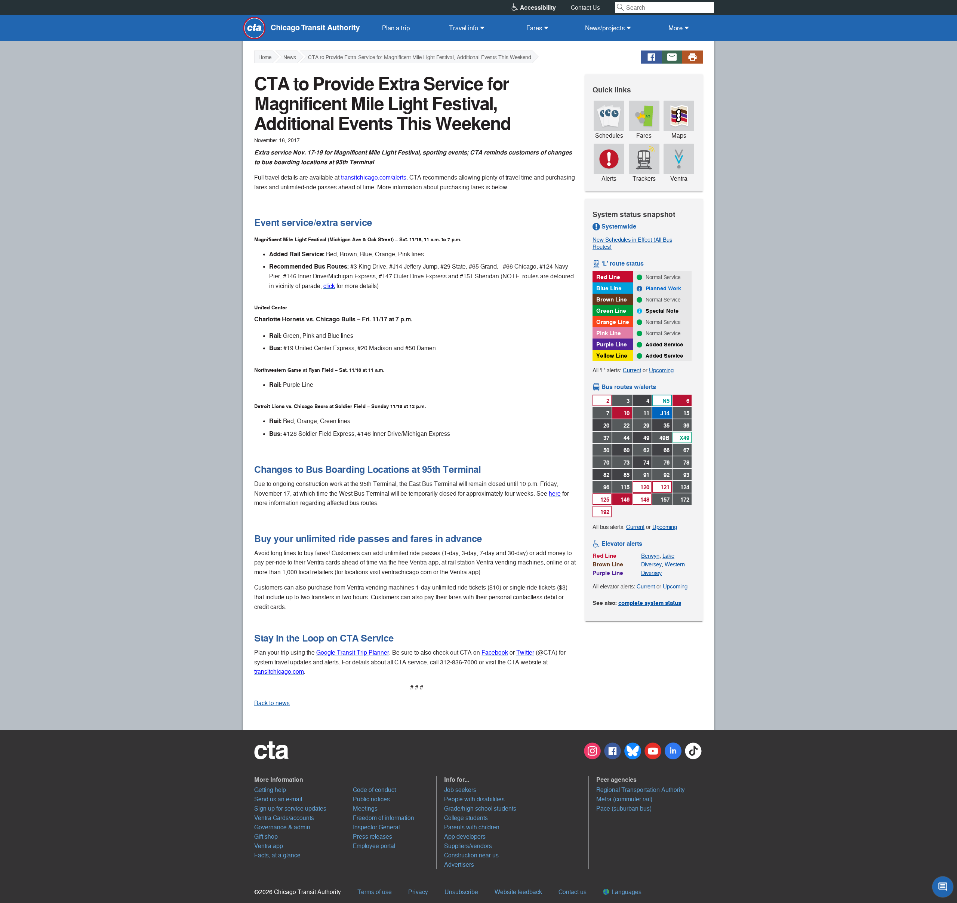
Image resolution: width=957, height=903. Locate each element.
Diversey (651, 564)
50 (606, 450)
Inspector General (376, 827)
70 (606, 462)
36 (686, 425)
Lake (668, 555)
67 (686, 450)
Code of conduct (374, 790)
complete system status (649, 603)
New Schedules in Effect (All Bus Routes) (632, 243)
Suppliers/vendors (468, 846)
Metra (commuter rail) (624, 799)
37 (606, 438)
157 (665, 499)
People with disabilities (474, 799)
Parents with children (471, 827)
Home (264, 57)
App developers (465, 836)
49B (664, 438)
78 (686, 462)
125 (604, 499)
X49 (684, 438)
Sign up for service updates (290, 808)
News (289, 57)
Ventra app (268, 846)
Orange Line (612, 322)
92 (667, 475)
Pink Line (608, 333)
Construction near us (471, 855)
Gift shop (266, 836)
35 (667, 425)
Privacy (418, 892)
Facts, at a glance (277, 855)
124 (684, 487)
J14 (665, 413)
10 (627, 413)
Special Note (662, 311)
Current (632, 370)
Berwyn (650, 555)
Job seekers (460, 790)
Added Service (664, 345)
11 (646, 413)
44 (627, 438)
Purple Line (611, 344)
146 (625, 499)
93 (686, 475)
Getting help (270, 790)
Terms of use (374, 892)
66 (667, 450)
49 (646, 438)
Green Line (611, 310)
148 (644, 499)
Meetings (365, 808)
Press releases (372, 836)
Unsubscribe (461, 892)
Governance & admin (282, 827)
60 (627, 450)
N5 (666, 401)
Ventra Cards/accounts (284, 818)
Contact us (572, 892)
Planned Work (663, 288)
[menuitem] (396, 28)
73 (627, 462)
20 (606, 425)
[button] (345, 779)
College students (466, 818)
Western (675, 564)
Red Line (608, 277)
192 (604, 512)
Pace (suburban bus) (624, 808)
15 (686, 413)
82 (606, 475)
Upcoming (661, 370)
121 (665, 487)
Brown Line (611, 299)
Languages (625, 892)
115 (625, 487)
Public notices (371, 799)
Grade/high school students (480, 808)
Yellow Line (611, 355)
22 (627, 425)
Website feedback (518, 892)
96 (606, 487)
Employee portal (374, 846)
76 (667, 462)
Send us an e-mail (278, 799)
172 (684, 499)
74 (646, 462)
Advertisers (459, 864)
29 (646, 425)
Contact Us (585, 7)
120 (644, 487)
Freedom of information (383, 818)
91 (646, 475)
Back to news (272, 703)
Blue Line (609, 288)
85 (627, 475)
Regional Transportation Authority (640, 790)
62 (646, 450)
